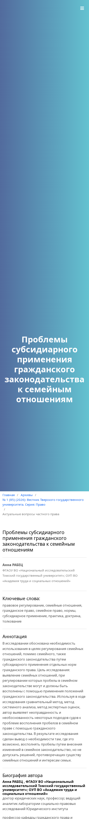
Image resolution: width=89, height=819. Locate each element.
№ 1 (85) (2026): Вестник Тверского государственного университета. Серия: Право (43, 502)
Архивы (27, 495)
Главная (8, 495)
